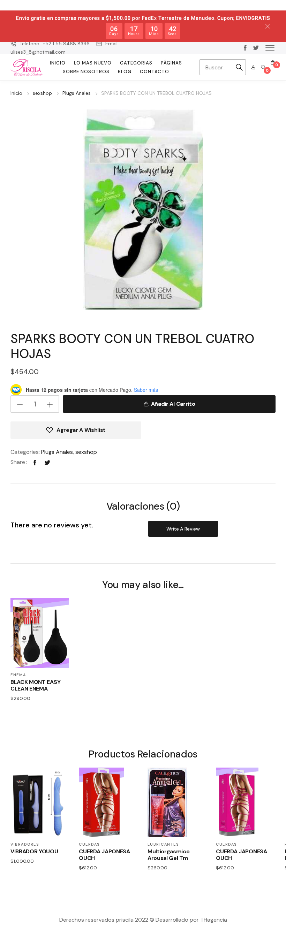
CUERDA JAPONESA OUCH (104, 854)
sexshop (42, 93)
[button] (270, 47)
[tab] (143, 506)
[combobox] (216, 67)
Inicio (58, 63)
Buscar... (239, 67)
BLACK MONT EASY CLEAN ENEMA (35, 685)
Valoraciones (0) (143, 506)
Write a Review (183, 529)
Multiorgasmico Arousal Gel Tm (169, 854)
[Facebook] (35, 462)
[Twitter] (47, 462)
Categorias (136, 63)
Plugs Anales (76, 93)
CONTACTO (154, 72)
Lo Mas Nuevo (93, 63)
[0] (263, 67)
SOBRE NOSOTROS (86, 72)
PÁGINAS (171, 63)
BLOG (124, 72)
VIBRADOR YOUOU (34, 851)
